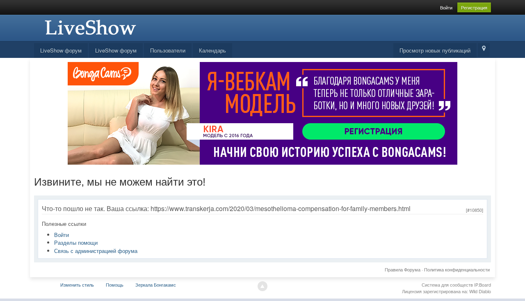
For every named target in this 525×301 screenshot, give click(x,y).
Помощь (114, 284)
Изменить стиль (77, 284)
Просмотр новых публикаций (434, 50)
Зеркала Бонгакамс (155, 284)
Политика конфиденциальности (457, 269)
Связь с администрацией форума (95, 251)
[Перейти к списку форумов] (89, 27)
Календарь (212, 50)
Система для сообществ (447, 284)
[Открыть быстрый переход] (484, 50)
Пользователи (167, 50)
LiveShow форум (61, 50)
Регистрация (474, 7)
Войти (446, 7)
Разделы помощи (76, 242)
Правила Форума (402, 269)
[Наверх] (262, 286)
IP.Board (482, 284)
